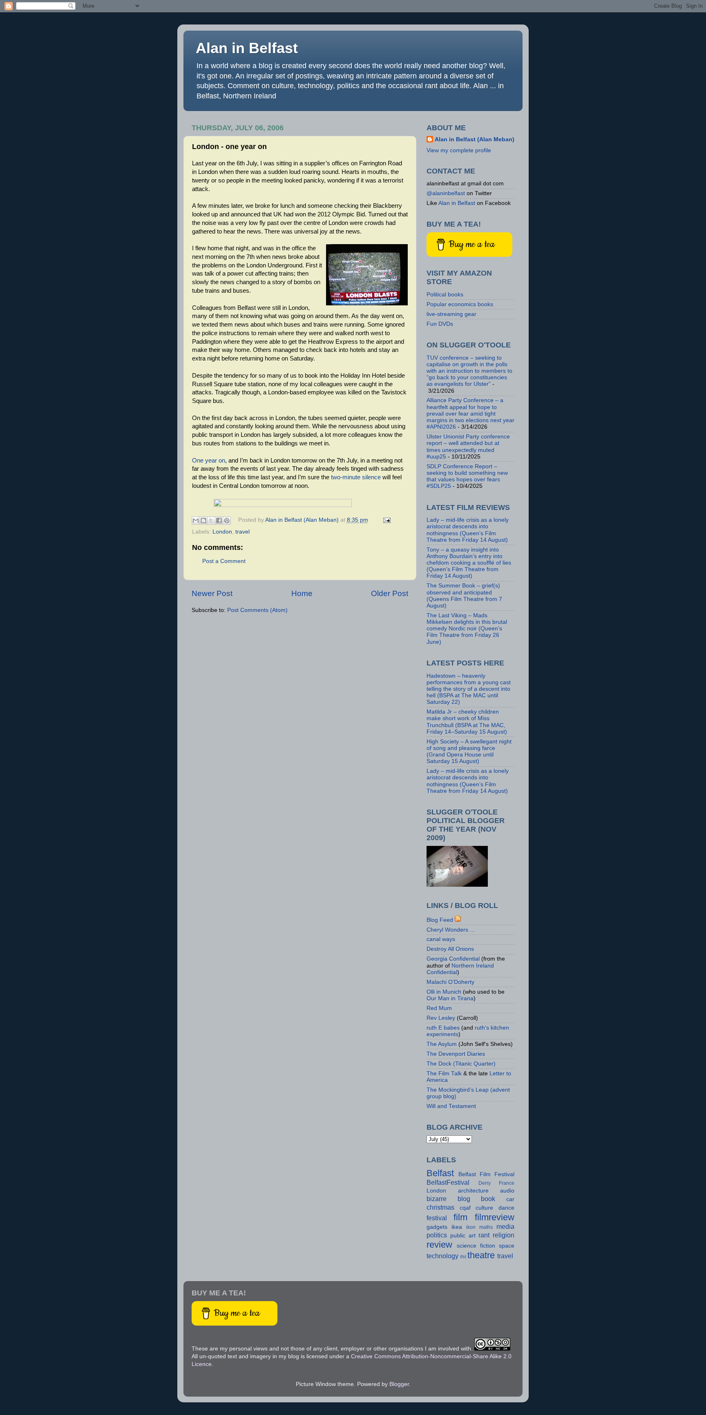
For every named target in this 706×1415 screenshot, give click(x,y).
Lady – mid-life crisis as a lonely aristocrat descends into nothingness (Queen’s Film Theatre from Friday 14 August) (468, 530)
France (506, 1183)
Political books (445, 294)
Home (302, 593)
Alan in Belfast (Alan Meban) (474, 139)
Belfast (440, 1173)
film (460, 1217)
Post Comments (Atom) (257, 610)
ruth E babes (443, 1028)
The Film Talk (444, 1073)
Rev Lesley (441, 1018)
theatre (481, 1255)
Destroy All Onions (450, 949)
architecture (473, 1191)
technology (442, 1255)
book (488, 1198)
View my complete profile (459, 150)
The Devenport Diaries (456, 1054)
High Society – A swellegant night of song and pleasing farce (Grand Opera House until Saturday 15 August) (469, 752)
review (439, 1244)
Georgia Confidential (453, 959)
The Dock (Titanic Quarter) (461, 1064)
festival (437, 1217)
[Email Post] (386, 520)
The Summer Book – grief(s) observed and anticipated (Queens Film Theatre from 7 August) (464, 596)
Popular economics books (460, 304)
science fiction (476, 1246)
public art (463, 1236)
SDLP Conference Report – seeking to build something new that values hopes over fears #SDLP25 (467, 476)
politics (437, 1235)
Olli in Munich (444, 992)
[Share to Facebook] (219, 520)
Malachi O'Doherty (450, 982)
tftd (463, 1256)
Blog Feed (440, 920)
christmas (440, 1207)
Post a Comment (224, 561)
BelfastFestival (448, 1182)
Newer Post (212, 593)
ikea (456, 1227)
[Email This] (196, 520)
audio (507, 1191)
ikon (471, 1227)
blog (464, 1198)
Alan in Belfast (247, 48)
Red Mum (439, 1008)
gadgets (437, 1227)
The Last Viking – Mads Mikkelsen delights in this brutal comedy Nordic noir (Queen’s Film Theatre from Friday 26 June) (467, 628)
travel (242, 532)
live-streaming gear (451, 314)
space (506, 1246)
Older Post (389, 593)
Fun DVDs (440, 324)
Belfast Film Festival (486, 1174)
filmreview (494, 1217)
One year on (208, 460)
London (222, 532)
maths (486, 1227)
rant (483, 1235)
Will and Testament (451, 1106)
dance (506, 1208)
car (510, 1199)
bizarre (437, 1198)
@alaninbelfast (446, 193)
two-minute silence (356, 477)
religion (503, 1235)
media (505, 1226)
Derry (484, 1183)
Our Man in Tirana (450, 998)
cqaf (465, 1208)
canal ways (441, 939)
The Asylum (442, 1044)
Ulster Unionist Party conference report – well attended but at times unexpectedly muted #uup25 (468, 447)
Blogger (399, 1384)
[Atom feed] (458, 920)
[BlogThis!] (203, 520)
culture (484, 1208)
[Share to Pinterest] (227, 520)
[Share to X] (211, 520)
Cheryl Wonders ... (451, 930)
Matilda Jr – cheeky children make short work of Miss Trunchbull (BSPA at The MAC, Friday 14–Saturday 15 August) (467, 722)
